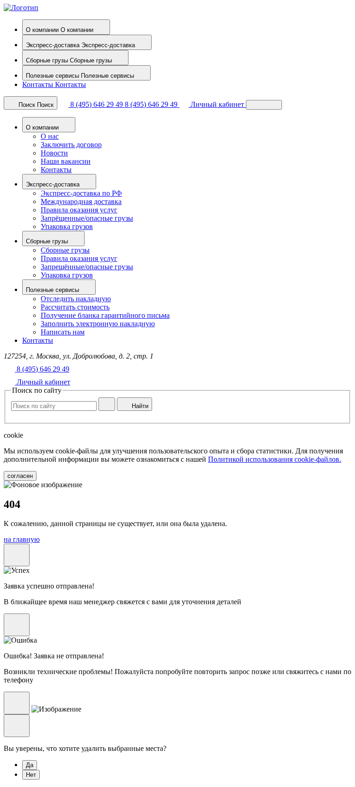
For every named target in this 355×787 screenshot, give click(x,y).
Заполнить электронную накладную (98, 324)
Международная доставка (81, 201)
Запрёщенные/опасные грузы (87, 218)
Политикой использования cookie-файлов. (274, 459)
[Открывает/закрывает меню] (264, 105)
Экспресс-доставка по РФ (81, 193)
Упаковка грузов (67, 226)
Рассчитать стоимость (75, 307)
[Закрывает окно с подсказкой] (17, 703)
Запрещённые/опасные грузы (87, 267)
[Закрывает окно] (17, 555)
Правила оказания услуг (79, 210)
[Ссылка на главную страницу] (21, 8)
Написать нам (63, 332)
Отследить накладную (76, 299)
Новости (54, 153)
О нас (50, 136)
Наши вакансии (66, 161)
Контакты (56, 170)
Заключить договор (71, 145)
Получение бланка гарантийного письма (105, 315)
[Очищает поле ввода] (106, 404)
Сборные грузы (65, 250)
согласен (20, 475)
